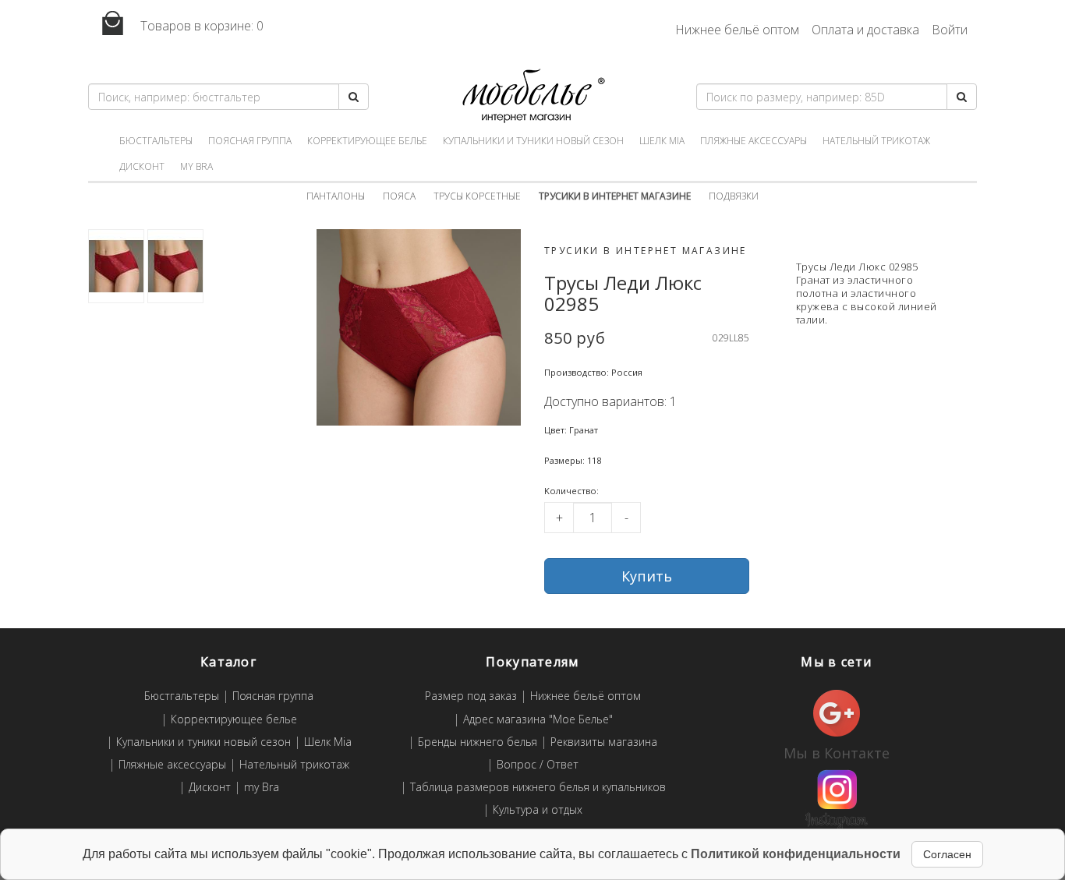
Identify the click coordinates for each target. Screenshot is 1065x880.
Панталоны (335, 196)
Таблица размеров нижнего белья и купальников (538, 787)
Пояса (399, 196)
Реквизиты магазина (603, 742)
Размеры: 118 (572, 460)
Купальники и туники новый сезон (533, 140)
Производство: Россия (593, 372)
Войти (950, 29)
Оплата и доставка (865, 29)
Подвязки (734, 196)
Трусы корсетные (477, 196)
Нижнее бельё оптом (737, 29)
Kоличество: (571, 491)
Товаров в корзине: (200, 25)
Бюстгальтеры (156, 140)
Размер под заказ (471, 696)
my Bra (196, 166)
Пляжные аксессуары (753, 140)
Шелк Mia (662, 140)
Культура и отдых (537, 810)
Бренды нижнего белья (477, 742)
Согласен (947, 854)
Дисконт (142, 166)
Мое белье (532, 96)
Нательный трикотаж (876, 140)
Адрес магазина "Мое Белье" (538, 719)
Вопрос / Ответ (537, 765)
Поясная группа (250, 140)
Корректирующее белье (367, 140)
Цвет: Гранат (571, 430)
